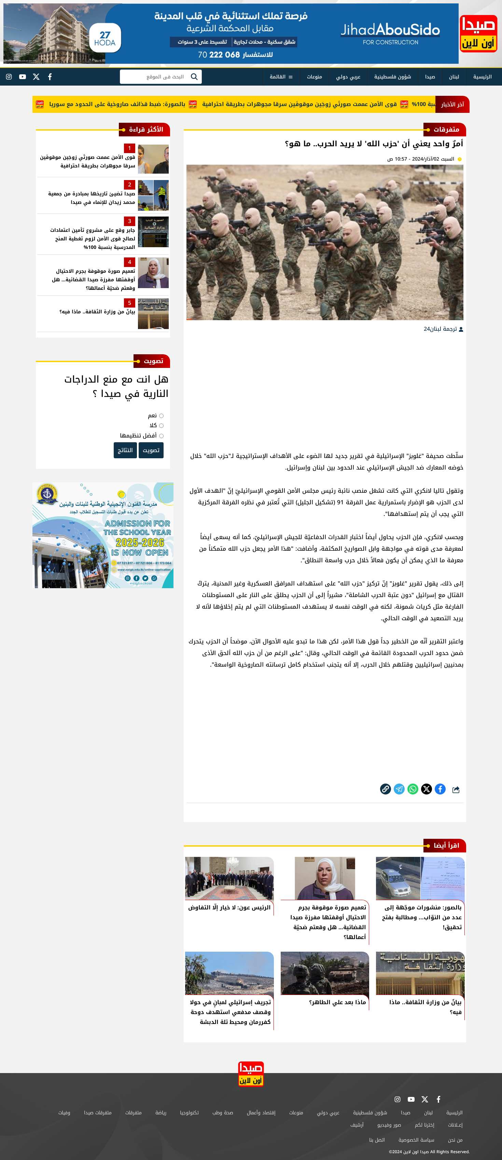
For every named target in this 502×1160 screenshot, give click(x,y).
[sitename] (251, 1074)
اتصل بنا (377, 1140)
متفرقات (133, 1112)
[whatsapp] (385, 789)
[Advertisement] (325, 388)
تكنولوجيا (189, 1112)
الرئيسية (482, 76)
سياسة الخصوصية (416, 1140)
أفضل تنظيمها (138, 435)
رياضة (160, 1112)
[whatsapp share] (412, 789)
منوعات (314, 76)
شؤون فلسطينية (392, 76)
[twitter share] (426, 789)
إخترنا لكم (424, 1125)
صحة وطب (222, 1112)
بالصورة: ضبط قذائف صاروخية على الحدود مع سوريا (140, 104)
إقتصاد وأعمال (261, 1112)
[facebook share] (440, 789)
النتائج (125, 450)
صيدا (430, 76)
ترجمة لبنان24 (441, 329)
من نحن (455, 1140)
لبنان (454, 76)
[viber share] (399, 789)
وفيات (64, 1112)
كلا (153, 425)
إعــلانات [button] (455, 1125)
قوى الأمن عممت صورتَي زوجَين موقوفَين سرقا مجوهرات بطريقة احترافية (322, 104)
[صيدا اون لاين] (479, 34)
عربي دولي (348, 76)
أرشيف (357, 1125)
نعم (152, 415)
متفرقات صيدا (98, 1112)
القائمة (277, 76)
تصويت (151, 450)
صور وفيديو (389, 1125)
